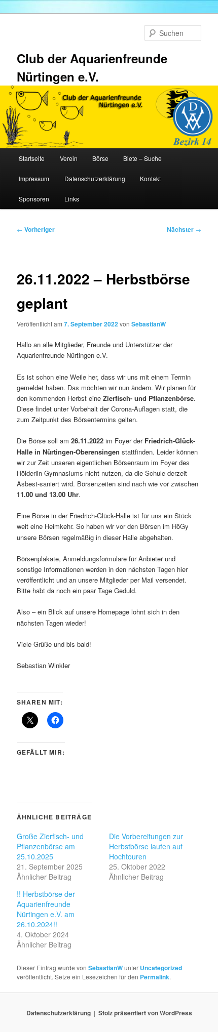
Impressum (34, 178)
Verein (69, 158)
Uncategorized (161, 967)
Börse (100, 158)
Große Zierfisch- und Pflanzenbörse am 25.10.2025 (50, 846)
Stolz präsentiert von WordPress (145, 1012)
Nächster (184, 229)
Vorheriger (36, 229)
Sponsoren (34, 198)
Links (71, 198)
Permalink (154, 976)
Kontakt (150, 178)
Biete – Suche (142, 158)
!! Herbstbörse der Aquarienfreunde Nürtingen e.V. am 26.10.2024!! (46, 909)
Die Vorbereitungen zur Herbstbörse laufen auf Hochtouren (146, 846)
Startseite (32, 158)
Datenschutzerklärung (94, 178)
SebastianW (148, 323)
